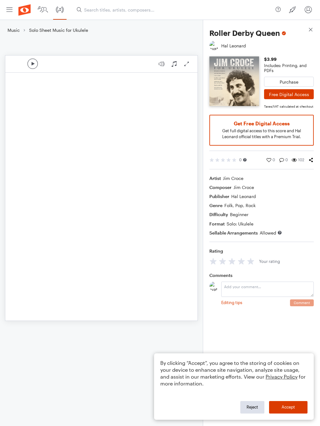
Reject (252, 406)
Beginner (239, 214)
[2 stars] (223, 261)
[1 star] (213, 261)
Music (14, 30)
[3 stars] (232, 261)
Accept (288, 406)
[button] (245, 160)
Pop (239, 205)
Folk (228, 205)
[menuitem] (9, 10)
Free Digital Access (289, 94)
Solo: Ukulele (240, 223)
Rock (251, 205)
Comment (302, 303)
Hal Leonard (243, 196)
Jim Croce (233, 178)
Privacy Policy (282, 377)
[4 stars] (241, 261)
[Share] (311, 160)
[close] (311, 30)
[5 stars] (251, 261)
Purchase (289, 82)
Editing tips (231, 302)
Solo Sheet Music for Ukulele (58, 30)
